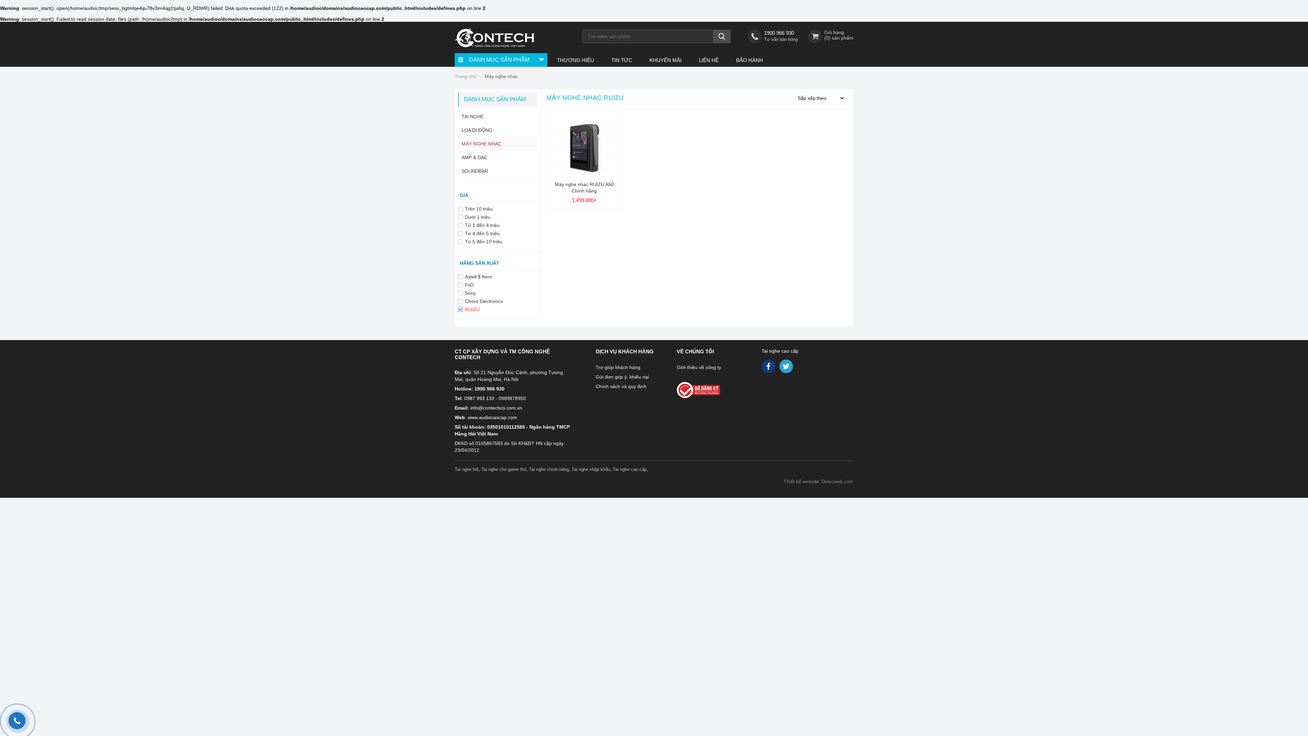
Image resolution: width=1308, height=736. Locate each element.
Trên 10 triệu (479, 209)
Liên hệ (709, 60)
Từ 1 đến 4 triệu (482, 225)
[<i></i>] (713, 388)
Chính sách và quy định (621, 386)
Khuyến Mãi (666, 60)
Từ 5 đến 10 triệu (483, 241)
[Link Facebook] (769, 368)
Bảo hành (749, 60)
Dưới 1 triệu (477, 217)
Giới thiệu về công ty (699, 367)
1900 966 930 (779, 33)
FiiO (469, 285)
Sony (470, 293)
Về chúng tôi (695, 351)
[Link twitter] (787, 368)
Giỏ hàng (834, 32)
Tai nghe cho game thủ (503, 469)
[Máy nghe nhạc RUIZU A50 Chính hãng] (584, 174)
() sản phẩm (838, 38)
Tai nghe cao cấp (780, 351)
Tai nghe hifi (467, 469)
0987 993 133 (479, 398)
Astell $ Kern (478, 276)
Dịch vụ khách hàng (625, 351)
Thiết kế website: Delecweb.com (818, 481)
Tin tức (621, 60)
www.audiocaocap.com (492, 417)
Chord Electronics (484, 301)
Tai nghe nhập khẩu (591, 469)
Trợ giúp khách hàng (618, 367)
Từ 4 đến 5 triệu (482, 233)
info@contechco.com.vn (496, 408)
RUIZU (472, 309)
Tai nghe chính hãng (549, 469)
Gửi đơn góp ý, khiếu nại (622, 377)
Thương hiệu (575, 60)
